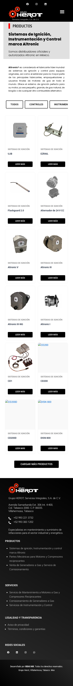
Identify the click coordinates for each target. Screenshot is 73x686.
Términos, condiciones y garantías (26, 629)
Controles (36, 104)
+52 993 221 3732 (23, 517)
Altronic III (46, 267)
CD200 (44, 381)
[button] (62, 11)
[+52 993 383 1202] (9, 522)
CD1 (10, 381)
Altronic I (45, 324)
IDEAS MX (29, 666)
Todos (15, 104)
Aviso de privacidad (18, 624)
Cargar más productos (36, 464)
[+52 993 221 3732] (9, 518)
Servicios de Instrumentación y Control (30, 605)
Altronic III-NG (15, 324)
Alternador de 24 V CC (52, 210)
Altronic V (13, 267)
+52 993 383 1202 (23, 521)
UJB (10, 153)
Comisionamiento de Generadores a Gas (31, 600)
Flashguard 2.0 (16, 210)
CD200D (12, 438)
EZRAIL (44, 153)
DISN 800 (46, 438)
